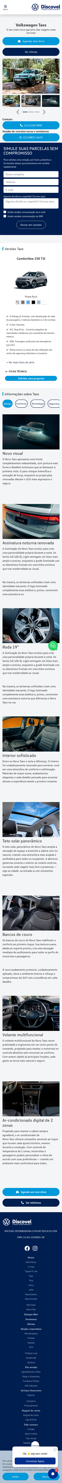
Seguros (31, 1395)
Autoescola (31, 1357)
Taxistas (31, 1342)
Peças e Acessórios (31, 1376)
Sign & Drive (31, 1419)
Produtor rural (31, 1353)
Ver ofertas (31, 52)
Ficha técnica (18, 371)
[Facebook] (27, 1248)
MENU (5, 9)
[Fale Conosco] (53, 646)
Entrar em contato (31, 224)
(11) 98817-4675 (33, 137)
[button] (5, 76)
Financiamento (31, 1405)
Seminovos (31, 1319)
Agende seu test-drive (33, 1192)
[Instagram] (35, 1248)
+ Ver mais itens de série (20, 362)
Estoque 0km (31, 1314)
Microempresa (31, 1333)
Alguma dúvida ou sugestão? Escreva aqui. (24, 196)
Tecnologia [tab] (38, 403)
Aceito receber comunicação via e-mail (26, 212)
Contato (31, 1429)
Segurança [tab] (55, 403)
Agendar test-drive (33, 41)
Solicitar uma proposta (31, 378)
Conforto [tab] (21, 403)
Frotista (31, 1338)
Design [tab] (7, 403)
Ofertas (31, 1324)
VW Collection (31, 1385)
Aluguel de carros (31, 1415)
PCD (31, 1347)
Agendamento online (31, 1371)
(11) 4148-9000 (33, 125)
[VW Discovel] (46, 7)
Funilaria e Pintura (31, 1381)
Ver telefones (33, 1202)
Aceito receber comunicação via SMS (25, 216)
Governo (31, 1362)
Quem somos (31, 1433)
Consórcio (31, 1401)
